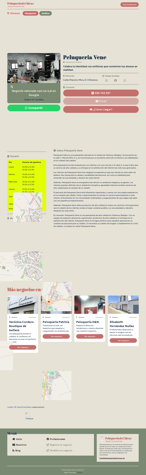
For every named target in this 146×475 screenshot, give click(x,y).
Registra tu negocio (61, 444)
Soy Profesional (129, 4)
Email (102, 101)
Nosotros (21, 444)
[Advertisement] (73, 34)
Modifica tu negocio (61, 450)
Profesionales (57, 439)
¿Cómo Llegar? (102, 109)
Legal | (66, 472)
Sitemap (79, 472)
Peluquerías (30, 13)
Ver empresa (22, 347)
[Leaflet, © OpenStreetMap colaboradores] (26, 235)
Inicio (19, 439)
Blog (18, 450)
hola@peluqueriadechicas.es (112, 458)
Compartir (35, 108)
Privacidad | (72, 472)
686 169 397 (103, 93)
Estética (45, 13)
